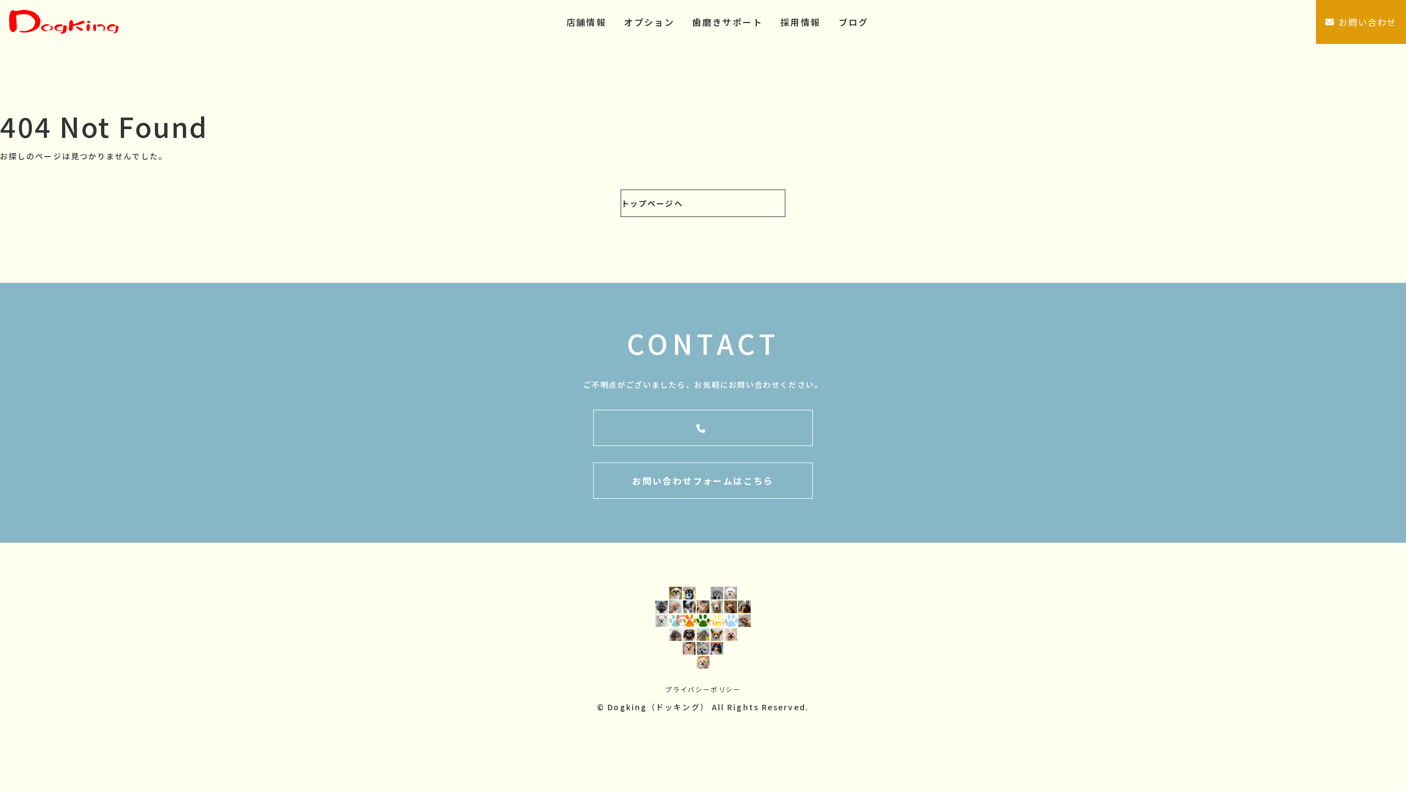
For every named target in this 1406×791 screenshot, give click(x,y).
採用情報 (800, 22)
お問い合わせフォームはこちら (703, 480)
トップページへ (652, 203)
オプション (649, 22)
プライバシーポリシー (703, 689)
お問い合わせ (1367, 22)
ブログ (854, 22)
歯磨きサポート (727, 22)
